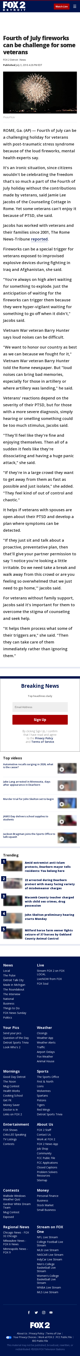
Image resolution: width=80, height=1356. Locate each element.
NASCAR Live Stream (50, 1255)
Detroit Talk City (13, 980)
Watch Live (62, 6)
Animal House (45, 1061)
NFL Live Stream (47, 1237)
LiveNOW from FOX (49, 979)
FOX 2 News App (47, 1144)
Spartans (42, 1095)
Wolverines (44, 1091)
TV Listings (10, 1139)
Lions (40, 1086)
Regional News (16, 1227)
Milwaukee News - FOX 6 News (14, 1242)
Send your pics (12, 1033)
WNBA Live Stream (49, 1287)
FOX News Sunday (14, 1013)
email (51, 1312)
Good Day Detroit (14, 1077)
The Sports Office (48, 1077)
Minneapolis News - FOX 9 (15, 1250)
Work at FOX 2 (46, 1139)
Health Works (11, 1091)
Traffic (41, 1047)
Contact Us (44, 1134)
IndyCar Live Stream (49, 1259)
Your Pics (11, 1027)
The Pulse (9, 975)
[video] (67, 768)
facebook (29, 1312)
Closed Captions (47, 1167)
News (23, 59)
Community (44, 1153)
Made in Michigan (14, 985)
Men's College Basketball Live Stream (46, 1267)
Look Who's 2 (11, 1047)
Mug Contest (11, 1086)
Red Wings (43, 1109)
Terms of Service (42, 742)
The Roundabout (13, 989)
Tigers (41, 1105)
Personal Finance (47, 1196)
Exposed (8, 1217)
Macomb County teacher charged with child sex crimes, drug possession (49, 901)
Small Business (46, 1210)
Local (6, 971)
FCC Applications (47, 1162)
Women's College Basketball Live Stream (48, 1279)
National (8, 999)
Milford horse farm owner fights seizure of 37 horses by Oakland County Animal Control (49, 934)
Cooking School (13, 1095)
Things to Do (11, 1008)
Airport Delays (46, 1052)
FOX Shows (10, 1130)
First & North (45, 1081)
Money (43, 1190)
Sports (42, 1071)
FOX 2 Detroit (10, 59)
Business (8, 1003)
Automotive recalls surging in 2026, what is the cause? (28, 765)
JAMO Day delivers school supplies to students (25, 818)
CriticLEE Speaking (14, 1134)
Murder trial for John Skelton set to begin (28, 799)
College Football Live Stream (50, 1243)
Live (40, 965)
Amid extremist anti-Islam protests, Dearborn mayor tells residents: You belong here (48, 867)
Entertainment (16, 1124)
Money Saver (11, 1105)
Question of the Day (16, 1038)
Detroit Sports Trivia (16, 1042)
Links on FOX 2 (12, 1114)
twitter (36, 1312)
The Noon (9, 1081)
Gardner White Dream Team (17, 1205)
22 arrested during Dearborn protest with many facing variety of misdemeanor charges (50, 884)
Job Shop (42, 1148)
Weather (44, 1027)
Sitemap (42, 1180)
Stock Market (45, 1205)
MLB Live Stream (48, 1250)
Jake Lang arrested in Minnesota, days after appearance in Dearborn (26, 783)
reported (39, 239)
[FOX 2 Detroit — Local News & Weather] (14, 6)
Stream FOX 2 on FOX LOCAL (50, 972)
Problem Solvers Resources (47, 1173)
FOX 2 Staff (44, 1130)
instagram (44, 1312)
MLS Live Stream (47, 1292)
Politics (7, 1017)
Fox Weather (45, 1056)
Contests (8, 1144)
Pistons (41, 1100)
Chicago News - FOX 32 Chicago (16, 1234)
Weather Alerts (46, 1042)
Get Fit (7, 1100)
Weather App (45, 1038)
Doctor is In (10, 1109)
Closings (42, 1033)
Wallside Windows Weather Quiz (14, 1197)
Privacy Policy (44, 738)
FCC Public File (46, 1158)
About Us (45, 1124)
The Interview (11, 994)
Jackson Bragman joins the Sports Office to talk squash (29, 835)
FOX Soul (42, 983)
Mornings (11, 1071)
